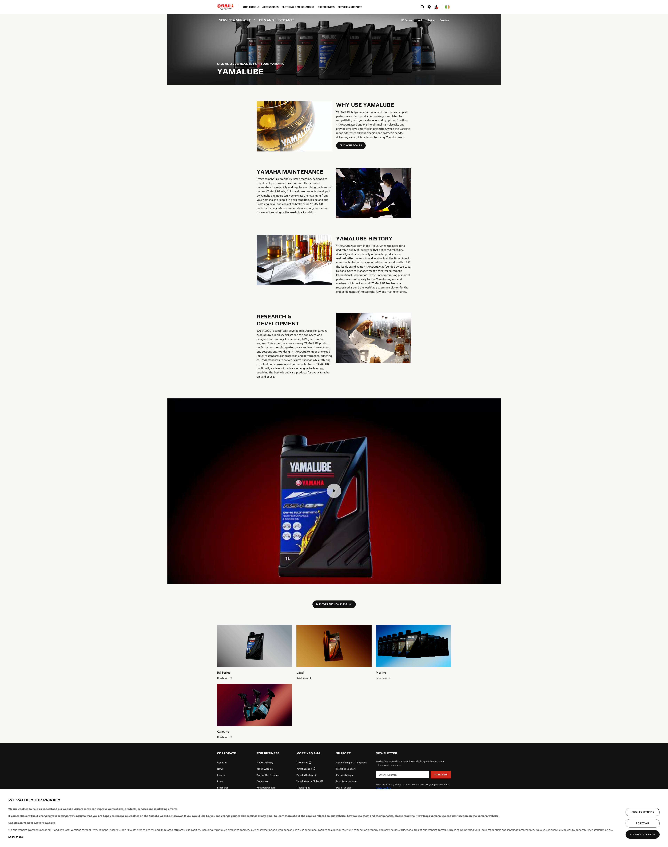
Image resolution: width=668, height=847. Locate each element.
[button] (334, 490)
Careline (444, 20)
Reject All (642, 823)
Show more (15, 836)
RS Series (406, 20)
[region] (334, 818)
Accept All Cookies (642, 834)
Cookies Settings (642, 812)
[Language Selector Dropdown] (447, 6)
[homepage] (225, 7)
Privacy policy (383, 787)
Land (419, 20)
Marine (431, 20)
